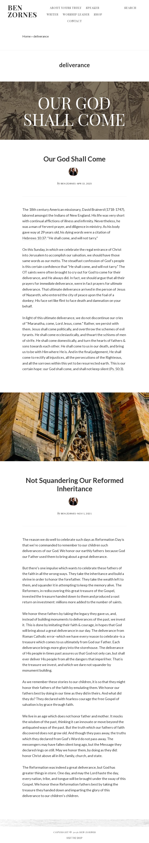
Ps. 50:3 (116, 369)
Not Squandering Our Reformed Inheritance (75, 484)
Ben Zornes (22, 11)
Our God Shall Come (74, 159)
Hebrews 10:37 (34, 238)
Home (26, 36)
